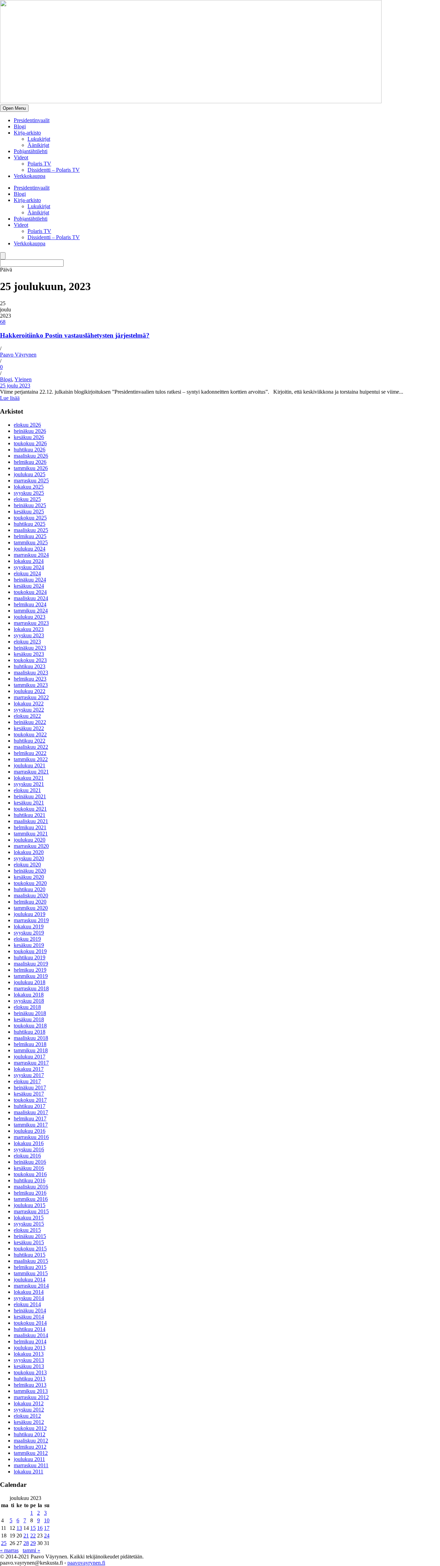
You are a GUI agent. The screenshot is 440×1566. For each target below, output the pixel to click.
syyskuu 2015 (29, 1224)
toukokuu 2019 (30, 951)
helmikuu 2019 (30, 970)
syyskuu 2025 (29, 493)
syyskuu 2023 (29, 635)
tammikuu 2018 (31, 1050)
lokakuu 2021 (29, 778)
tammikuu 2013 (31, 1391)
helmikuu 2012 (30, 1447)
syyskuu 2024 (29, 567)
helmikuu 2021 (30, 827)
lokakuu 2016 (29, 1143)
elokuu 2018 (27, 1007)
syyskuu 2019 (29, 933)
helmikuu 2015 (30, 1267)
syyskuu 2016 (29, 1149)
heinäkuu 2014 (30, 1310)
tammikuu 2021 (31, 834)
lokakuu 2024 (29, 561)
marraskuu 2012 (31, 1397)
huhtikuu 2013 (29, 1379)
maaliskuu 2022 (31, 747)
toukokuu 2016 (30, 1174)
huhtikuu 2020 (29, 889)
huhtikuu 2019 (29, 957)
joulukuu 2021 (29, 765)
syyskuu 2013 (29, 1360)
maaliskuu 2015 (31, 1261)
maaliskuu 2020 (31, 895)
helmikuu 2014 (30, 1341)
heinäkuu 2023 (30, 648)
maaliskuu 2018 (31, 1038)
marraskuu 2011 (31, 1465)
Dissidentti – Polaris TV (54, 170)
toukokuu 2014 (30, 1323)
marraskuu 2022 (31, 697)
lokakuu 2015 (29, 1218)
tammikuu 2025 (31, 542)
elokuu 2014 (27, 1304)
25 (4, 1543)
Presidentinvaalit (32, 120)
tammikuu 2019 (31, 976)
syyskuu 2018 (29, 1001)
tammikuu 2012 (31, 1453)
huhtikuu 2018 (29, 1032)
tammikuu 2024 (31, 611)
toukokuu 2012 (30, 1428)
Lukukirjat (39, 139)
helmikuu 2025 (30, 536)
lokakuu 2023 (29, 629)
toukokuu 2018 (30, 1026)
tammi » (31, 1550)
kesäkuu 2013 (29, 1366)
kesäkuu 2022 (29, 728)
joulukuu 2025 (29, 474)
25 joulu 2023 (15, 385)
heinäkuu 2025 (30, 505)
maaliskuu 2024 (31, 598)
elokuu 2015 (27, 1230)
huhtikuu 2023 (29, 666)
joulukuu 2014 (29, 1279)
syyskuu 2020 (29, 858)
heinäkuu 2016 (30, 1162)
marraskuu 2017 (31, 1063)
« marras (9, 1550)
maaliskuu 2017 (31, 1112)
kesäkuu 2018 (29, 1019)
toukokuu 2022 (30, 734)
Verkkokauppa (29, 176)
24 (47, 1535)
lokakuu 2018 (29, 995)
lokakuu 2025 (29, 487)
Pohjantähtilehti (30, 151)
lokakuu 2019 (29, 926)
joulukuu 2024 (29, 549)
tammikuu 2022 (31, 759)
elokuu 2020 (27, 864)
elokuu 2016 (27, 1156)
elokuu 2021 (27, 790)
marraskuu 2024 (31, 555)
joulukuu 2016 (29, 1131)
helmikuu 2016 (30, 1193)
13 (19, 1528)
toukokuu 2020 (30, 883)
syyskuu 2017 (29, 1075)
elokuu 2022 (27, 716)
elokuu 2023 (27, 641)
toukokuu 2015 (30, 1248)
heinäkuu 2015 (30, 1236)
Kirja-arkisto (27, 133)
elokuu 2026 (27, 425)
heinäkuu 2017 (30, 1087)
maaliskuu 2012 (31, 1441)
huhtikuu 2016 (29, 1180)
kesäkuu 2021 (29, 803)
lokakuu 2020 (29, 852)
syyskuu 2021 (29, 784)
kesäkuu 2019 (29, 945)
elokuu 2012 (27, 1416)
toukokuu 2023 (30, 660)
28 (26, 1543)
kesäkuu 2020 (29, 877)
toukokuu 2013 (30, 1372)
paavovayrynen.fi (86, 1563)
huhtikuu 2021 (29, 815)
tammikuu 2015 (31, 1273)
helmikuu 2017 (30, 1118)
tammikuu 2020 (31, 908)
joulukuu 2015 (29, 1205)
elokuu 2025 (27, 499)
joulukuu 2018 (29, 982)
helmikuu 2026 (30, 462)
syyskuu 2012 (29, 1410)
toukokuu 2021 (30, 809)
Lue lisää (10, 398)
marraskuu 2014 (31, 1286)
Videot (21, 157)
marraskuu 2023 (31, 623)
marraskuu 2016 (31, 1137)
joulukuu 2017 (29, 1056)
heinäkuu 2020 (30, 871)
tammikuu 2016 (31, 1199)
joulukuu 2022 (29, 691)
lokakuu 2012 (29, 1403)
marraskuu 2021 (31, 772)
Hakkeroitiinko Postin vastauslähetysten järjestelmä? (75, 335)
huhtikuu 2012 (29, 1434)
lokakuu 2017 (29, 1069)
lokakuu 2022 (29, 703)
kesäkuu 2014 (29, 1317)
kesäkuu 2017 (29, 1094)
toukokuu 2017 (30, 1100)
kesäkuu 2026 (29, 437)
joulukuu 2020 (29, 840)
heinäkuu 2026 (30, 431)
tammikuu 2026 (31, 468)
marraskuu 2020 (31, 846)
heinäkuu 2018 (30, 1013)
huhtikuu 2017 (29, 1106)
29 (33, 1543)
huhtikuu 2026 (29, 449)
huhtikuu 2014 (29, 1329)
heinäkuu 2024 (30, 580)
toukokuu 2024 (30, 592)
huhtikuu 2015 (29, 1255)
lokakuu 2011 (28, 1471)
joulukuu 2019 (29, 914)
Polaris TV (39, 164)
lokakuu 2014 (29, 1292)
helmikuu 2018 (30, 1044)
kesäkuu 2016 (29, 1168)
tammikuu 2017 (31, 1125)
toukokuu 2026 (30, 443)
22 (33, 1535)
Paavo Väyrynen (18, 355)
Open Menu (14, 108)
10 (47, 1520)
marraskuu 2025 (31, 480)
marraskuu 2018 (31, 988)
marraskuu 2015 (31, 1211)
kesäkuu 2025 (29, 511)
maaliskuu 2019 (31, 964)
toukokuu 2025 (30, 518)
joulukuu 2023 (29, 617)
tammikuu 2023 (31, 685)
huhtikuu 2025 (29, 524)
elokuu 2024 (27, 573)
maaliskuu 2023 (31, 672)
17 (47, 1528)
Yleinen (23, 379)
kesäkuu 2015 (29, 1242)
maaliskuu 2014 (31, 1335)
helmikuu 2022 (30, 753)
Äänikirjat (38, 145)
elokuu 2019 (27, 939)
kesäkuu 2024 (29, 586)
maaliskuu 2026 (31, 456)
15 (33, 1528)
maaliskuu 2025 (31, 530)
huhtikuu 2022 (29, 741)
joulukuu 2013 (29, 1348)
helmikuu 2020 (30, 902)
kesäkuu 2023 (29, 654)
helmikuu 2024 (30, 604)
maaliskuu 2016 (31, 1187)
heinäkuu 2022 (30, 722)
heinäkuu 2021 (30, 796)
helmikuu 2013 (30, 1385)
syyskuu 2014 (29, 1298)
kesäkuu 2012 (29, 1422)
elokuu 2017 (27, 1081)
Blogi (20, 126)
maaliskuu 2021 (31, 821)
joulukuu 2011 (29, 1459)
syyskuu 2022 (29, 710)
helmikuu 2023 (30, 679)
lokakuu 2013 (29, 1354)
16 (40, 1528)
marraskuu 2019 (31, 920)
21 (26, 1535)
